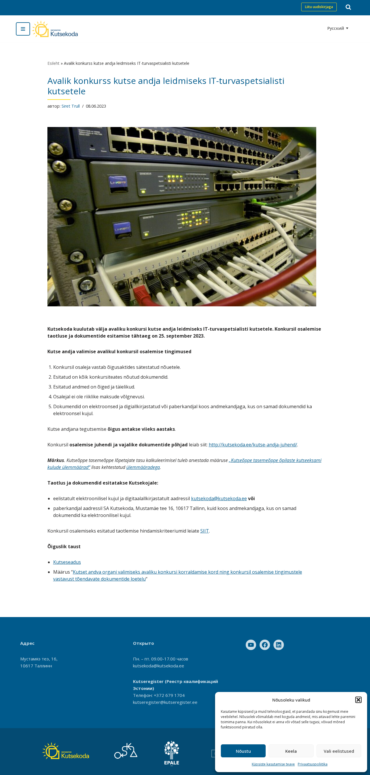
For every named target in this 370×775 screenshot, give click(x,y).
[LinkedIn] (278, 645)
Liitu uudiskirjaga (319, 6)
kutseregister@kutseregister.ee (165, 702)
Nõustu (243, 751)
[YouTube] (251, 645)
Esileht (53, 63)
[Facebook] (265, 645)
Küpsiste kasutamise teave (273, 764)
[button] (358, 700)
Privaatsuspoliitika (313, 764)
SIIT (204, 531)
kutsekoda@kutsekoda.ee (219, 498)
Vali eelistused (339, 751)
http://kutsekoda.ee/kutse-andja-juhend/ (253, 444)
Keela (291, 751)
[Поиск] (348, 7)
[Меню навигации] (23, 29)
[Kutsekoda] (55, 29)
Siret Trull (71, 106)
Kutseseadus (67, 562)
